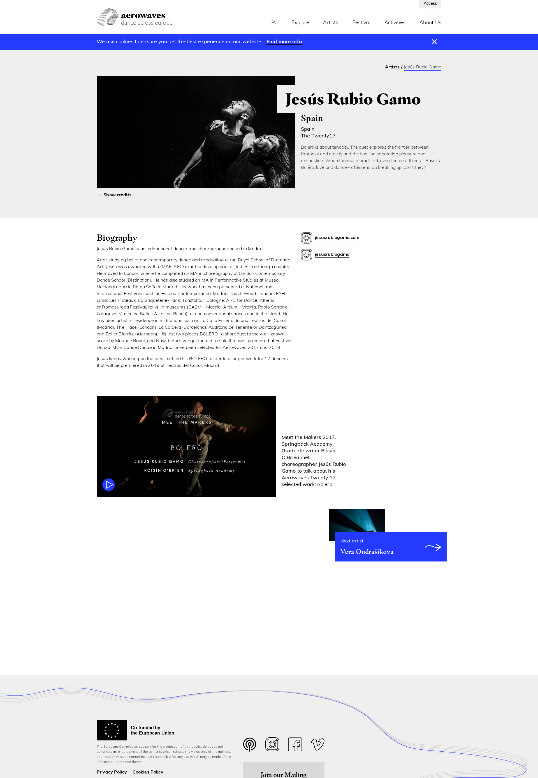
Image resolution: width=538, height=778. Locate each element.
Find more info (284, 42)
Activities (394, 23)
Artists (330, 23)
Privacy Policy (112, 772)
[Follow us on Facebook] (295, 746)
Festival (361, 23)
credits (124, 195)
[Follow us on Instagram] (272, 746)
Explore (300, 23)
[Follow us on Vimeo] (317, 746)
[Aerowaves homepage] (134, 17)
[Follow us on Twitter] (250, 748)
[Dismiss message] (434, 42)
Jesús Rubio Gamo (422, 67)
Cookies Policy (148, 772)
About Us (430, 23)
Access (430, 4)
